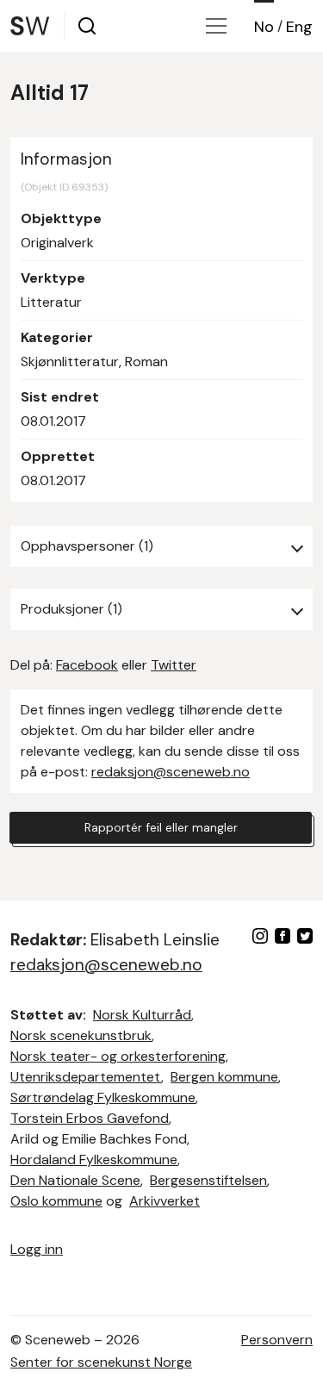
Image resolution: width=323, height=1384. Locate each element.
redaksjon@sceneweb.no (170, 772)
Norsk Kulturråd (142, 1015)
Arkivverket (164, 1201)
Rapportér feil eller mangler (161, 827)
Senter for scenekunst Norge (101, 1362)
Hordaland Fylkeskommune (93, 1159)
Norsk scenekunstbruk (81, 1035)
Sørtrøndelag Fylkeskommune (103, 1097)
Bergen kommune (224, 1077)
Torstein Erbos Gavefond (89, 1118)
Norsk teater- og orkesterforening (118, 1056)
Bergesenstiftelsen (208, 1180)
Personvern (277, 1340)
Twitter (173, 665)
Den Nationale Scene (75, 1180)
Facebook (87, 665)
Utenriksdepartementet (85, 1077)
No (264, 26)
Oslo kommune (56, 1201)
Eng (299, 26)
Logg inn (36, 1249)
